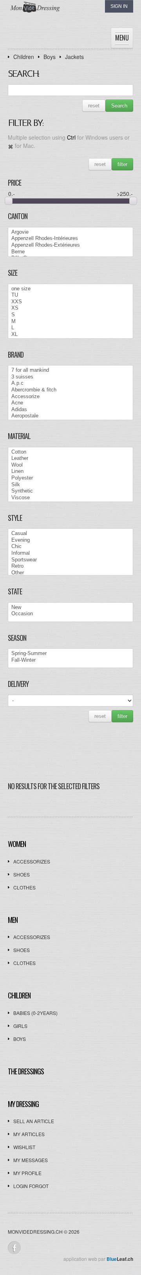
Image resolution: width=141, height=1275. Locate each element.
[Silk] (70, 485)
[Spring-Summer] (70, 653)
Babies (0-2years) (35, 1012)
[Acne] (70, 403)
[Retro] (70, 566)
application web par (98, 1258)
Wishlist (24, 1147)
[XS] (70, 308)
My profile (27, 1173)
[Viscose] (70, 498)
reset (93, 106)
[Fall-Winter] (70, 660)
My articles (29, 1134)
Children (23, 57)
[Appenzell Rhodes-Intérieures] (70, 238)
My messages (30, 1160)
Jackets (74, 57)
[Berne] (70, 252)
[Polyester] (70, 478)
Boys (49, 57)
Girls (20, 1025)
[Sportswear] (70, 560)
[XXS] (70, 302)
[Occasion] (70, 614)
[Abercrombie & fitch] (70, 390)
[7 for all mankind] (70, 370)
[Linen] (70, 471)
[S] (70, 315)
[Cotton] (70, 452)
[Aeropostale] (70, 416)
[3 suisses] (70, 377)
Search (119, 106)
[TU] (70, 295)
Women (17, 844)
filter (122, 164)
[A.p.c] (70, 383)
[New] (70, 607)
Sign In (119, 6)
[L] (70, 328)
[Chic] (70, 546)
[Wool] (70, 465)
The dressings (26, 1071)
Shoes (21, 874)
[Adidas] (70, 409)
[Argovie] (70, 232)
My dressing (23, 1104)
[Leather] (70, 458)
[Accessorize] (70, 396)
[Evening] (70, 540)
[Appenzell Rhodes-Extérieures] (70, 245)
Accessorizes (31, 861)
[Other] (70, 573)
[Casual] (70, 533)
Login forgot (31, 1186)
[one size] (70, 289)
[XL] (70, 334)
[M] (70, 321)
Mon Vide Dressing (61, 15)
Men (13, 920)
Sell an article (33, 1121)
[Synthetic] (70, 491)
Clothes (24, 887)
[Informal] (70, 553)
